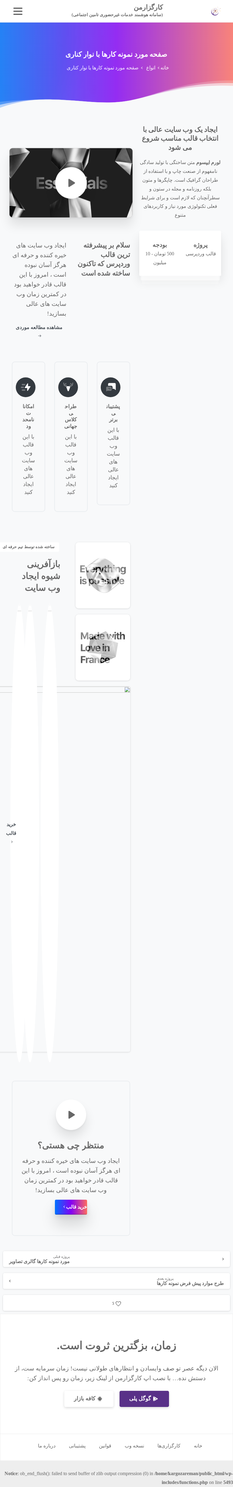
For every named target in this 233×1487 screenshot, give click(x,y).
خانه (164, 67)
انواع (150, 67)
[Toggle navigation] (18, 11)
